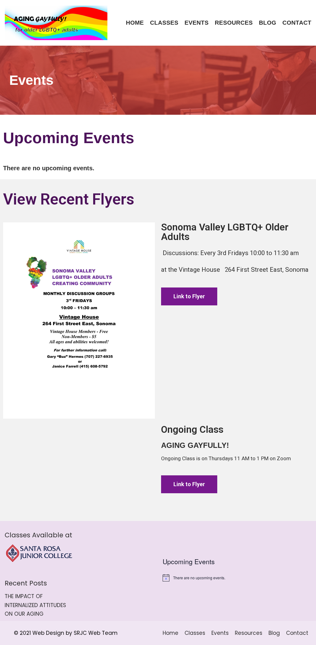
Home (135, 22)
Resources (234, 22)
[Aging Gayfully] (56, 23)
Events (197, 22)
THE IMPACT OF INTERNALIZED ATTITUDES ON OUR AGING (35, 605)
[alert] (237, 577)
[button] (189, 484)
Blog (267, 22)
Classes (164, 22)
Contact (296, 22)
